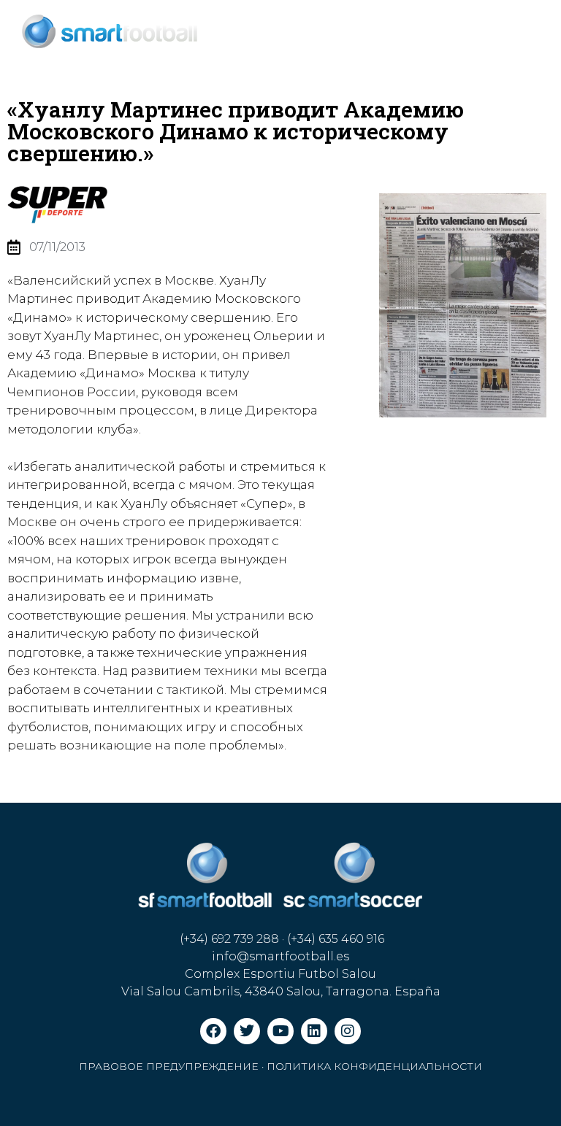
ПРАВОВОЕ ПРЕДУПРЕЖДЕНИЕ (169, 1066)
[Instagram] (348, 1031)
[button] (477, 42)
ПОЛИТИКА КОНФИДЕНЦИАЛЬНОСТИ (374, 1066)
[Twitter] (247, 1031)
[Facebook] (213, 1031)
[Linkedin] (314, 1031)
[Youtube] (280, 1031)
